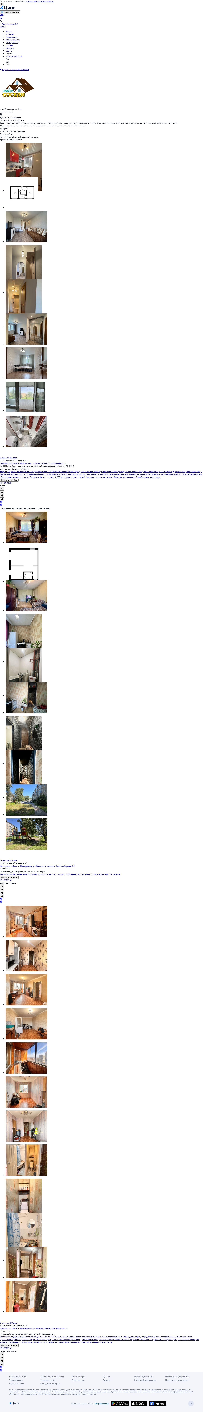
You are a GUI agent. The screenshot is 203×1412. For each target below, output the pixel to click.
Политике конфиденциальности (175, 1392)
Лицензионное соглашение (88, 1392)
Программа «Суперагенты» (177, 1376)
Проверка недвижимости (176, 1380)
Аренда (9, 31)
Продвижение (78, 1380)
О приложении (102, 1403)
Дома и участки (13, 39)
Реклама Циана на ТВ (143, 1376)
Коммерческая (12, 42)
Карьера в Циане (16, 1383)
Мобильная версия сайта (82, 1403)
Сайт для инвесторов (50, 1383)
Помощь (106, 1380)
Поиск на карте (78, 1376)
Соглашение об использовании (40, 1)
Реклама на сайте (48, 1380)
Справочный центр (17, 1376)
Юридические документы (52, 1376)
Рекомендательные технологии (84, 1394)
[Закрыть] (2, 4)
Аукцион (106, 1376)
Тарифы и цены (16, 1380)
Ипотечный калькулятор (145, 1380)
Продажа (10, 34)
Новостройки (12, 37)
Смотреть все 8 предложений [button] (36, 508)
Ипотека (9, 45)
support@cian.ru (31, 1394)
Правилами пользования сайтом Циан (36, 1392)
